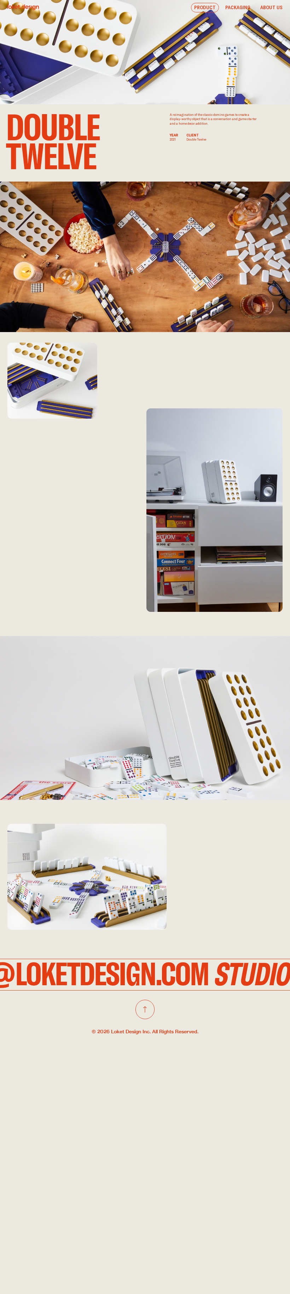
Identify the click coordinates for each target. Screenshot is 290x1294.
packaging (237, 7)
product (205, 7)
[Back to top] (145, 1009)
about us (271, 7)
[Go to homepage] (23, 7)
